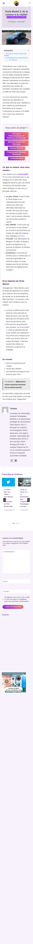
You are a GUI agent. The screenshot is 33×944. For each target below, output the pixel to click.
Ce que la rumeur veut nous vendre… (15, 54)
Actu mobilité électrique (16, 17)
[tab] (13, 523)
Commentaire (9, 552)
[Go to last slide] (4, 500)
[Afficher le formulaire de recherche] (29, 3)
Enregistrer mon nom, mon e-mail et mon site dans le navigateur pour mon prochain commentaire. (17, 599)
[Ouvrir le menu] (4, 3)
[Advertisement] (14, 640)
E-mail (6, 591)
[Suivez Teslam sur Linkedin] (15, 460)
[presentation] (8, 482)
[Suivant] (28, 500)
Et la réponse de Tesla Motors (17, 58)
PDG (23, 236)
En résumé (13, 60)
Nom (5, 581)
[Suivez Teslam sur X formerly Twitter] (11, 460)
